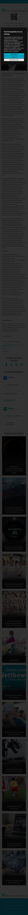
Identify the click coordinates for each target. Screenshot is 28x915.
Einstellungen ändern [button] (14, 59)
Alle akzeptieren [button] (14, 54)
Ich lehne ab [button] (14, 57)
